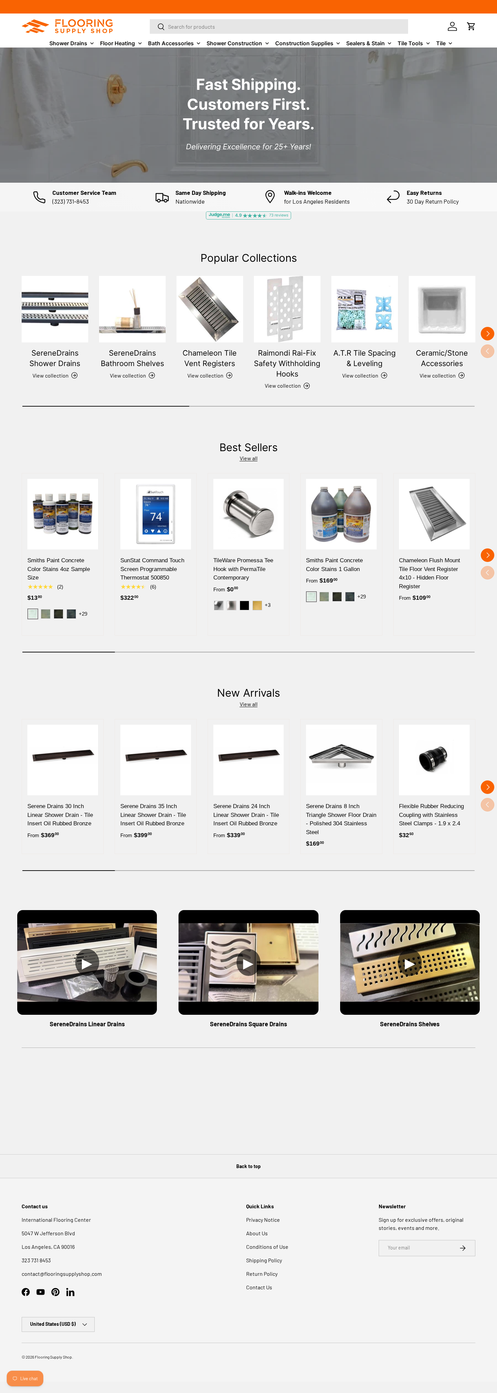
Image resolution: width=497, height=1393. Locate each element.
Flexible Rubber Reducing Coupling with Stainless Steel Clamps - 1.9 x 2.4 (431, 815)
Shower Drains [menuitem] (68, 43)
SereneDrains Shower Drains (54, 358)
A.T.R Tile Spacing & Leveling (364, 358)
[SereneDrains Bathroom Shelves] (132, 309)
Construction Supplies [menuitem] (304, 43)
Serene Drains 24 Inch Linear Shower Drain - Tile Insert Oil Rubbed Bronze (246, 815)
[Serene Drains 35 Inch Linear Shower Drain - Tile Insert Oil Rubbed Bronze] (155, 760)
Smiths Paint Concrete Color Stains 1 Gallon (334, 564)
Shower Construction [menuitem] (234, 43)
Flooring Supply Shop (53, 1357)
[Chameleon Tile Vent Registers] (209, 309)
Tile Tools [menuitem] (410, 43)
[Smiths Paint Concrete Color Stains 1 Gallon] (341, 514)
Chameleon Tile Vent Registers (210, 358)
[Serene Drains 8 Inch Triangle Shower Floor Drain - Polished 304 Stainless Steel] (341, 760)
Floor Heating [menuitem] (117, 43)
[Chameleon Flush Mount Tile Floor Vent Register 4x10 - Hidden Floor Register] (434, 514)
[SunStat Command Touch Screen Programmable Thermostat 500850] (155, 514)
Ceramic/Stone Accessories (442, 358)
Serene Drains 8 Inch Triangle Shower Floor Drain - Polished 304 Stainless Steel (341, 819)
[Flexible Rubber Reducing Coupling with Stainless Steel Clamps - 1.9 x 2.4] (434, 760)
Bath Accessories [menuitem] (171, 43)
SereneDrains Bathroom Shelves (132, 358)
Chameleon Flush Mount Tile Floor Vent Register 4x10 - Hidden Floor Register (429, 573)
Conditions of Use (267, 1246)
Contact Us (259, 1287)
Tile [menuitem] (441, 43)
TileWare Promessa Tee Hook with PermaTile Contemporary (243, 569)
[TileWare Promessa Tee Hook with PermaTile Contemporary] (248, 514)
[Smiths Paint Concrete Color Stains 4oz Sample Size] (62, 514)
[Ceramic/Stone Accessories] (442, 309)
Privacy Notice (263, 1219)
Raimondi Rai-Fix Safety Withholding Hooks (287, 363)
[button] (471, 26)
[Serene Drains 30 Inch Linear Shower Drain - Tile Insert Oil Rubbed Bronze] (62, 760)
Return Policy (262, 1273)
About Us (257, 1233)
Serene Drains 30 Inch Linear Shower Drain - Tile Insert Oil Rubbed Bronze (60, 815)
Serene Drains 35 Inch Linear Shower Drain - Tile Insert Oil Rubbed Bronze (153, 815)
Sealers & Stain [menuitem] (365, 43)
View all (249, 458)
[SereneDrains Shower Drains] (55, 309)
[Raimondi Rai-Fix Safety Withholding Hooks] (287, 309)
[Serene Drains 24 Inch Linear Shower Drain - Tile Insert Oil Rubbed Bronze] (248, 760)
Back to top (248, 1166)
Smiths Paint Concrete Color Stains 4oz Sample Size (58, 569)
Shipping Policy (264, 1260)
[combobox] (279, 26)
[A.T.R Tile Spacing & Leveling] (364, 309)
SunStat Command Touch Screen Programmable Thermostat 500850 (152, 569)
